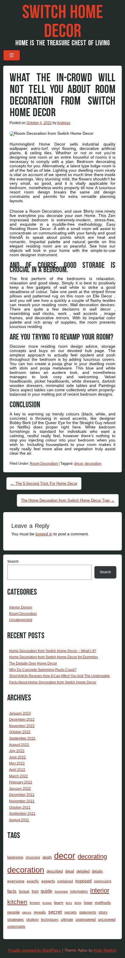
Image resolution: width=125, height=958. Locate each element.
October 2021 (20, 807)
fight (35, 891)
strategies (15, 919)
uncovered (106, 919)
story (103, 912)
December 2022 (22, 719)
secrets (70, 912)
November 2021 (22, 801)
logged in (43, 534)
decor (78, 464)
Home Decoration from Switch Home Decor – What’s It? (52, 651)
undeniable (16, 926)
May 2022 (17, 763)
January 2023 (20, 713)
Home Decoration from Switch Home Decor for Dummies (53, 657)
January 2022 (20, 789)
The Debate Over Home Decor (33, 663)
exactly (33, 881)
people (13, 912)
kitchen (17, 901)
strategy (32, 919)
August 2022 (19, 745)
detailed (83, 871)
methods (103, 902)
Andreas (63, 123)
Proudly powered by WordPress (34, 950)
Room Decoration (44, 464)
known (35, 903)
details (97, 871)
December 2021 (22, 795)
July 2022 (16, 751)
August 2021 (19, 820)
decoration (93, 464)
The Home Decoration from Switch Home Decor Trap (68, 500)
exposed (83, 881)
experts (48, 881)
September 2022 (22, 738)
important (61, 891)
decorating (92, 856)
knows (47, 903)
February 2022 (20, 782)
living (77, 903)
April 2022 (17, 770)
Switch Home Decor (62, 22)
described (55, 871)
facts (12, 891)
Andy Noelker (105, 950)
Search (13, 561)
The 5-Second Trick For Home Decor (43, 483)
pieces (26, 912)
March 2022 (18, 776)
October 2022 (20, 732)
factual (24, 891)
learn (58, 902)
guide (46, 891)
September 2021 (22, 814)
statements (87, 912)
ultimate (67, 919)
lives (69, 903)
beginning (15, 857)
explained (65, 881)
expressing (102, 881)
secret (55, 912)
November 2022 (22, 726)
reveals (40, 912)
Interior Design (20, 607)
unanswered (86, 919)
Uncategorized (20, 620)
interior (99, 890)
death (47, 857)
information (79, 891)
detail (69, 871)
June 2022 (17, 757)
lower (88, 902)
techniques (49, 919)
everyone (15, 881)
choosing (33, 857)
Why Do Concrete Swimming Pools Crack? (42, 670)
